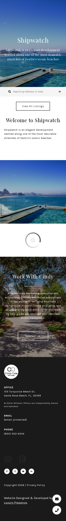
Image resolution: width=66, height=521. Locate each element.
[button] (59, 91)
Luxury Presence (15, 502)
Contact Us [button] (33, 336)
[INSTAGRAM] (15, 471)
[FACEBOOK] (7, 471)
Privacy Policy (36, 485)
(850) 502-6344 (14, 433)
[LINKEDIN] (31, 471)
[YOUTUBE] (23, 471)
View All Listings (33, 106)
